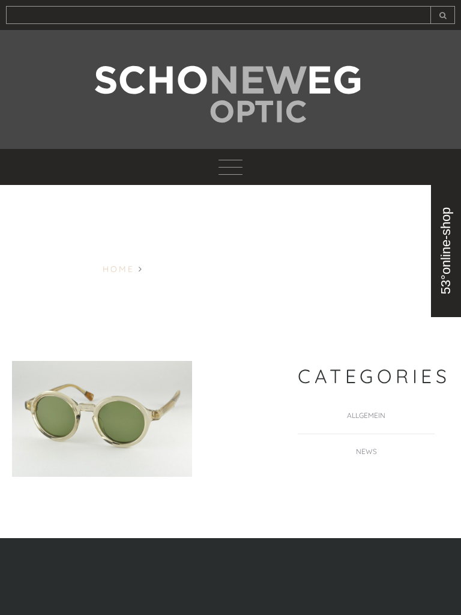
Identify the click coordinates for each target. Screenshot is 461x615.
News (366, 451)
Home (118, 269)
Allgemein (366, 415)
